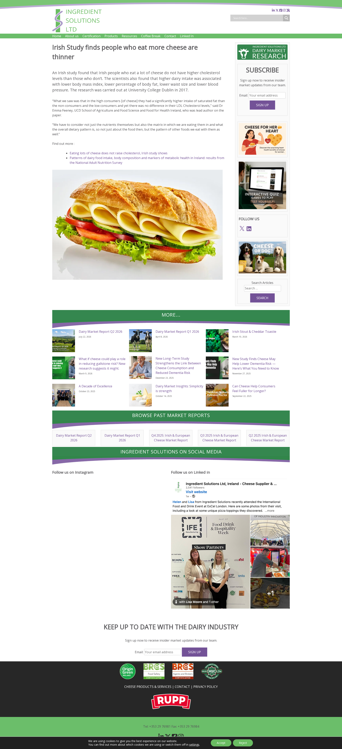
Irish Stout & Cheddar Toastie (254, 331)
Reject (243, 743)
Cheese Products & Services (147, 687)
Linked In (187, 36)
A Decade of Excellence (95, 386)
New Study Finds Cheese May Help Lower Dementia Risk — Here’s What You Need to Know (255, 364)
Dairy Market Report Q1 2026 (177, 331)
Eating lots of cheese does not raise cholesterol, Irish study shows (118, 153)
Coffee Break (151, 36)
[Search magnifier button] (286, 18)
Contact (170, 36)
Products (111, 36)
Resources (129, 36)
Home (56, 36)
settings (194, 744)
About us (72, 36)
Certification (92, 36)
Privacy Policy (205, 687)
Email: (244, 95)
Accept (221, 743)
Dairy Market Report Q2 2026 (100, 331)
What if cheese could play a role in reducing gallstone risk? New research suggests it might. (102, 364)
